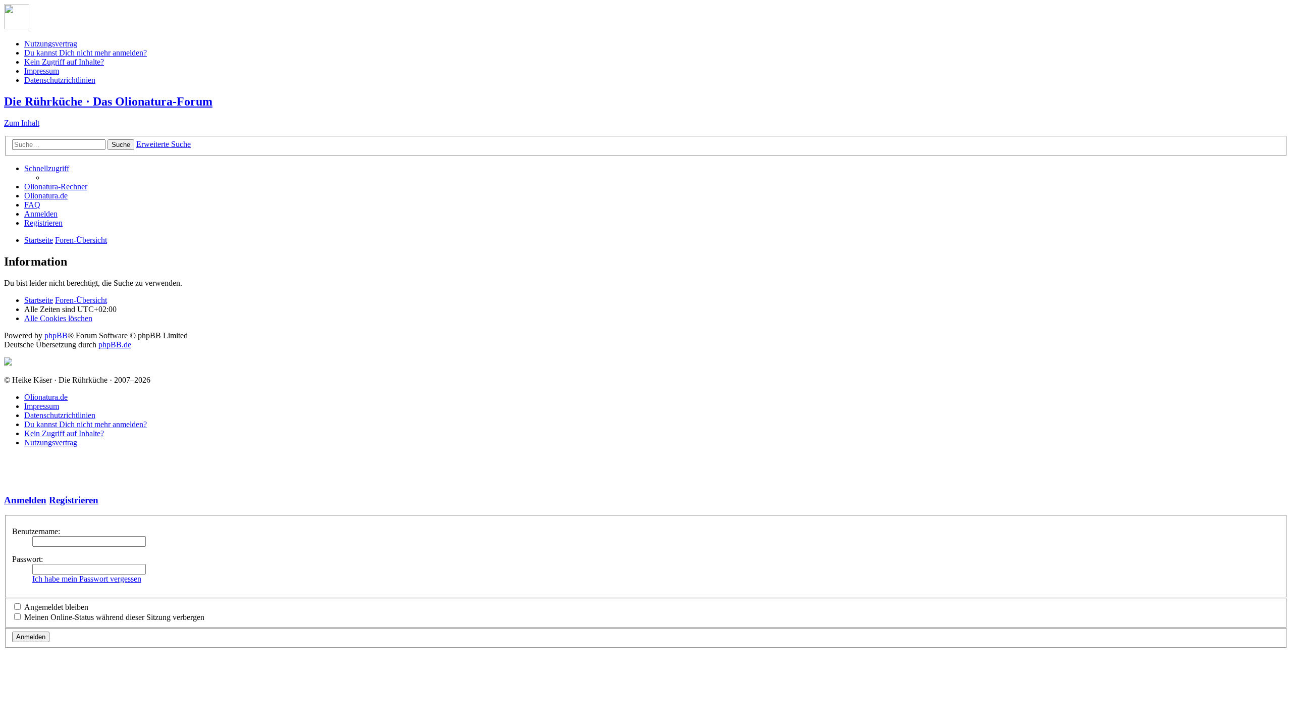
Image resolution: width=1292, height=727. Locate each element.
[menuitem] (55, 186)
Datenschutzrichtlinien (59, 80)
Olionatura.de (46, 397)
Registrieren (73, 500)
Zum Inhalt (21, 123)
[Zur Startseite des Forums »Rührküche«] (16, 26)
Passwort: (27, 559)
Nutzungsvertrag (50, 43)
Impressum (41, 71)
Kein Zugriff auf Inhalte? (64, 62)
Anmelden (25, 500)
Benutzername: (36, 531)
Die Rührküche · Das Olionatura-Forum (108, 101)
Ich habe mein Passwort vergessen (86, 579)
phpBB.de (114, 344)
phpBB (56, 335)
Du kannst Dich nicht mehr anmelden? (85, 52)
